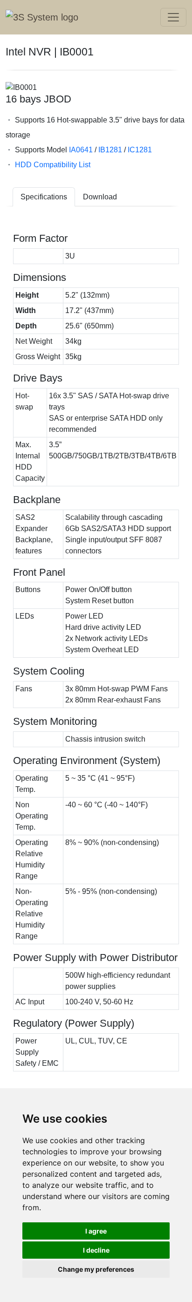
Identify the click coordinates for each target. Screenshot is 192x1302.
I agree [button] (96, 1231)
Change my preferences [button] (96, 1269)
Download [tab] (100, 197)
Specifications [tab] (44, 197)
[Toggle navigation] (173, 17)
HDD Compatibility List (52, 165)
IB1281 (110, 150)
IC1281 (140, 150)
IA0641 (81, 150)
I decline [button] (96, 1250)
